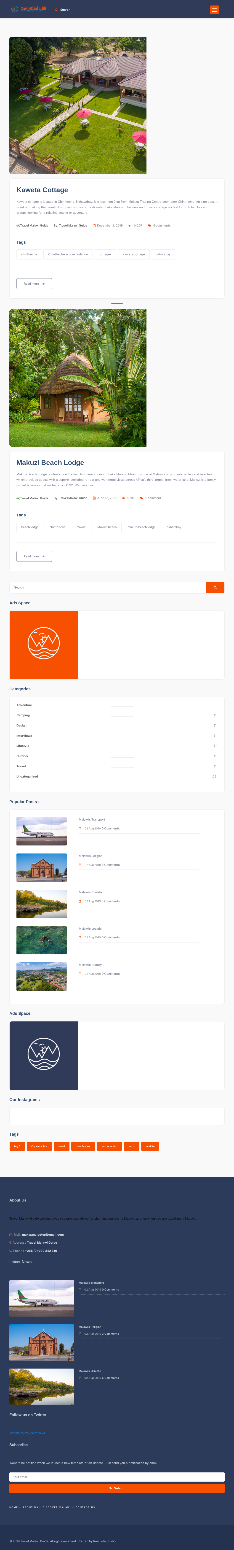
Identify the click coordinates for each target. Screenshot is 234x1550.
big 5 (17, 1146)
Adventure (24, 705)
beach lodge (30, 527)
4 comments (162, 225)
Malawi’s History (90, 965)
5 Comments (111, 901)
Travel (21, 766)
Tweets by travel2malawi (27, 1433)
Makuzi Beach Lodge (50, 462)
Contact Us (85, 1507)
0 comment (153, 498)
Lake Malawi (83, 1146)
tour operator (109, 1146)
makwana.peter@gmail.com (43, 1234)
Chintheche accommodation (68, 254)
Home (13, 1507)
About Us (30, 1507)
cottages (105, 254)
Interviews (24, 735)
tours (131, 1146)
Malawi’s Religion (91, 856)
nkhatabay (163, 254)
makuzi (81, 527)
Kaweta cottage (133, 254)
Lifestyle (22, 746)
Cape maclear (39, 1146)
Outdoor (22, 756)
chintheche (29, 254)
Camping (23, 715)
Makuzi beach (107, 527)
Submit (118, 1488)
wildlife (150, 1146)
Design (21, 725)
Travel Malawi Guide (73, 225)
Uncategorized (27, 776)
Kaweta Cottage (42, 190)
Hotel (61, 1146)
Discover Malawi (57, 1507)
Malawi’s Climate (90, 892)
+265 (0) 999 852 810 (41, 1251)
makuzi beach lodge (142, 527)
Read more (32, 283)
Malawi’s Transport (92, 819)
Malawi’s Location (91, 928)
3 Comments (111, 865)
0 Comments (111, 828)
